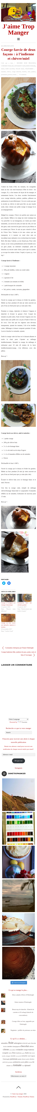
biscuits (33, 1043)
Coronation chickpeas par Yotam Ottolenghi (19, 648)
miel (29, 71)
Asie (10, 1042)
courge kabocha (16, 71)
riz (33, 1062)
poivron (5, 1062)
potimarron (4, 74)
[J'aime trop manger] (18, 20)
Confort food (6, 66)
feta (13, 1053)
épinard (27, 1065)
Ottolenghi (6, 1059)
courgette (5, 1053)
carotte (9, 1046)
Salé (2, 69)
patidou (33, 71)
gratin (23, 1053)
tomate (14, 74)
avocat (24, 1043)
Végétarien (29, 69)
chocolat (24, 1046)
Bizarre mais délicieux (26, 63)
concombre (12, 1050)
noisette (24, 1056)
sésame (8, 1065)
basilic (29, 1043)
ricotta (30, 1062)
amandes (3, 71)
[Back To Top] (18, 1087)
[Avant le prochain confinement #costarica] (18, 895)
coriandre (19, 1050)
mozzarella (18, 1056)
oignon (33, 1056)
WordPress (13, 1097)
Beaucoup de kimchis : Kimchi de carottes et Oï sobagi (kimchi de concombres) (23, 1012)
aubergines (18, 1043)
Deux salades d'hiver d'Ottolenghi (23, 995)
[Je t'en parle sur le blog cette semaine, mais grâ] (18, 794)
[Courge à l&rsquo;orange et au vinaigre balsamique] (8, 598)
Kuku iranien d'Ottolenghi (23, 1002)
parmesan (13, 1059)
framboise (18, 1053)
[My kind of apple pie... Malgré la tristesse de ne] (18, 963)
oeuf (29, 1056)
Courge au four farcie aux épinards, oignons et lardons (8, 625)
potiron (10, 74)
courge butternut (28, 1050)
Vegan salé (20, 69)
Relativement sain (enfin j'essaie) (24, 66)
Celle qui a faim (7, 63)
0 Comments (22, 74)
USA (23, 1065)
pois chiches (30, 1059)
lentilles (24, 71)
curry (10, 1053)
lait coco (32, 1053)
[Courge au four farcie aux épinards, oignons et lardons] (8, 618)
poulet (22, 1062)
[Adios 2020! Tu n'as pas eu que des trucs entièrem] (18, 929)
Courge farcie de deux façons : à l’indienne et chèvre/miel (18, 54)
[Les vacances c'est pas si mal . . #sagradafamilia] (18, 828)
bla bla (4, 1046)
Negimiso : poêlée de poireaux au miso (23, 1030)
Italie (27, 1053)
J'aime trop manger (17, 1094)
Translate (24, 722)
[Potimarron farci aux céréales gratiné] (24, 598)
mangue (8, 1056)
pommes (10, 1062)
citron (6, 1049)
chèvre (9, 71)
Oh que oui (18, 761)
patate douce (22, 1059)
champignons (16, 1046)
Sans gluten (10, 69)
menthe (13, 1056)
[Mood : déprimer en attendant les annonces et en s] (18, 862)
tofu (12, 1065)
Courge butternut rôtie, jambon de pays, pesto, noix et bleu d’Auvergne (18, 653)
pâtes (26, 1062)
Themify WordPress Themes (26, 1097)
